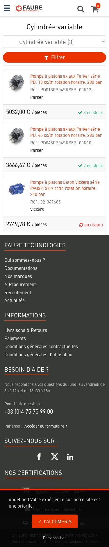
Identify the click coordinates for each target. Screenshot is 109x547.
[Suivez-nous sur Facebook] (39, 455)
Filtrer (57, 57)
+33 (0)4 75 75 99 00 (28, 411)
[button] (82, 10)
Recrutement (17, 292)
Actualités (14, 300)
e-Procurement (20, 284)
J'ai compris (57, 521)
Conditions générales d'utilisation (38, 354)
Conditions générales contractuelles (41, 346)
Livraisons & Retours (25, 330)
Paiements (15, 338)
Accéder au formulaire (44, 426)
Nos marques (18, 276)
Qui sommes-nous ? (24, 260)
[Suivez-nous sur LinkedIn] (70, 455)
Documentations (20, 268)
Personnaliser (54, 537)
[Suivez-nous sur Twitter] (54, 455)
